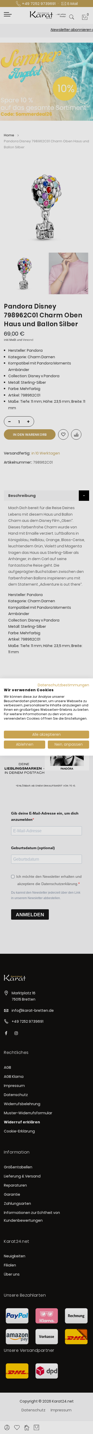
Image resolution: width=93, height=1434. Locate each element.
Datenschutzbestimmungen (63, 685)
